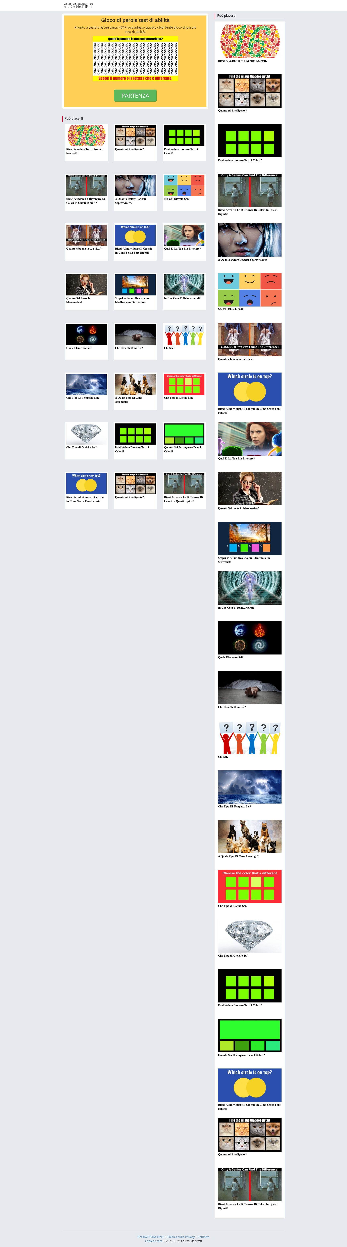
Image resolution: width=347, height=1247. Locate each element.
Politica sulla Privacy (181, 1237)
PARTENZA (135, 95)
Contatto (203, 1237)
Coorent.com (153, 1241)
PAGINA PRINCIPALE (151, 1237)
